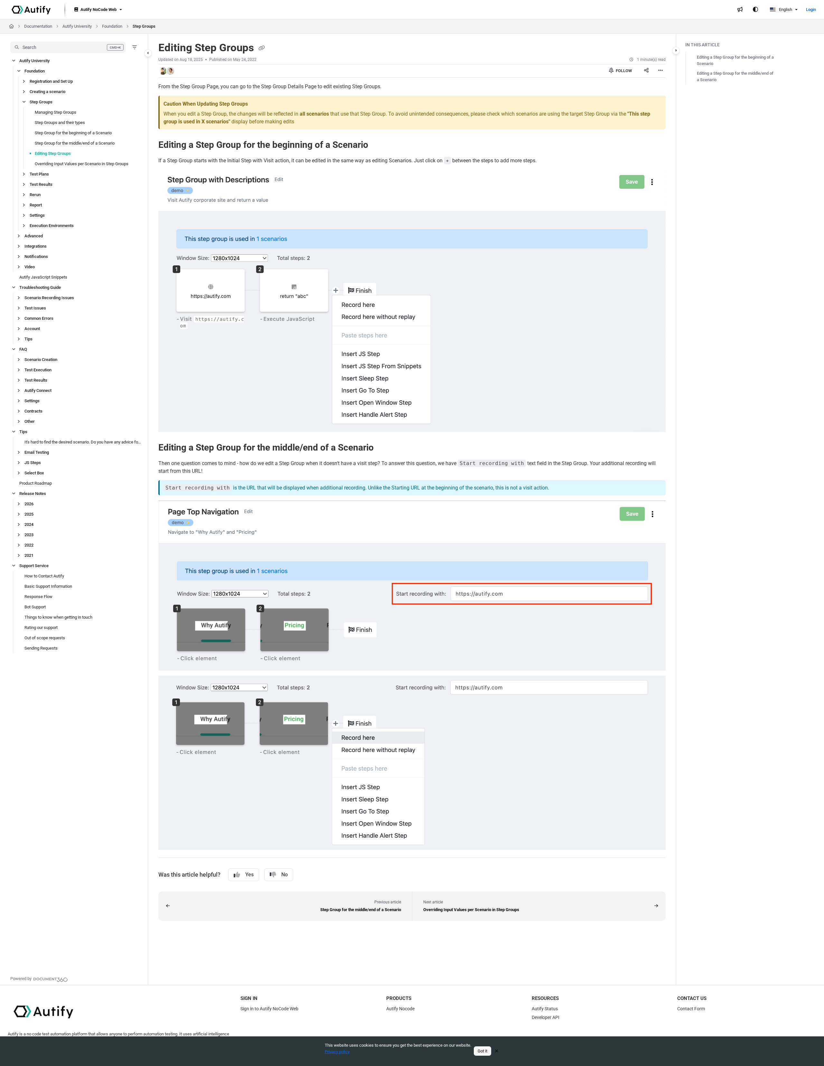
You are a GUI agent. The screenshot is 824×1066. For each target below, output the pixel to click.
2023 (28, 534)
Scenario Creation (40, 359)
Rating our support (41, 627)
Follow (623, 70)
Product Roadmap (35, 483)
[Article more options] (660, 71)
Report (36, 205)
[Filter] (134, 47)
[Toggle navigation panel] (148, 53)
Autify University (77, 26)
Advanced (33, 235)
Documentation (38, 26)
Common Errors (38, 318)
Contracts (33, 411)
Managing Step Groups (55, 112)
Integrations (35, 246)
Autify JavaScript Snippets (43, 277)
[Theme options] (755, 10)
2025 (28, 514)
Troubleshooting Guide (40, 287)
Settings (37, 215)
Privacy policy (337, 1051)
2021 (28, 555)
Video (29, 266)
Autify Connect (38, 390)
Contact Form (691, 1008)
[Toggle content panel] (676, 50)
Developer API (545, 1017)
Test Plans (39, 174)
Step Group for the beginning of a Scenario (73, 132)
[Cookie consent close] (496, 1051)
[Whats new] (740, 10)
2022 (28, 545)
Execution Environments (52, 225)
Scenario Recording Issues (49, 297)
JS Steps (32, 462)
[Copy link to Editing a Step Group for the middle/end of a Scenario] (384, 448)
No (284, 874)
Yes (249, 874)
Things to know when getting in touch (58, 617)
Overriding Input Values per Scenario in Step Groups (81, 163)
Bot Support (35, 606)
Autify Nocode (400, 1008)
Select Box (34, 473)
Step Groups (144, 26)
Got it (482, 1051)
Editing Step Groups (53, 153)
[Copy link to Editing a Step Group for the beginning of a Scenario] (378, 145)
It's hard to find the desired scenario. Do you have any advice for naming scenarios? (82, 442)
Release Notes (32, 493)
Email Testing (36, 452)
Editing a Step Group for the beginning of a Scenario (735, 60)
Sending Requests (41, 648)
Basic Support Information (48, 586)
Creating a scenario (47, 91)
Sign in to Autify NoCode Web (269, 1008)
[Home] (31, 9)
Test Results (41, 184)
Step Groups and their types (60, 122)
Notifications (36, 256)
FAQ (23, 349)
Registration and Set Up (51, 81)
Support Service (34, 565)
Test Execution (38, 369)
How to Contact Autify (44, 576)
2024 (28, 524)
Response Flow (38, 596)
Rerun (35, 194)
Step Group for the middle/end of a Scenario (75, 143)
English (785, 9)
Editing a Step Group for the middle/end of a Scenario (735, 76)
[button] (68, 47)
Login (811, 9)
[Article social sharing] (646, 71)
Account (32, 328)
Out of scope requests (44, 637)
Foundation (112, 26)
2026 (28, 503)
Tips (28, 339)
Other (29, 421)
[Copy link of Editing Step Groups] (262, 48)
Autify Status (545, 1008)
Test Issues (35, 308)
